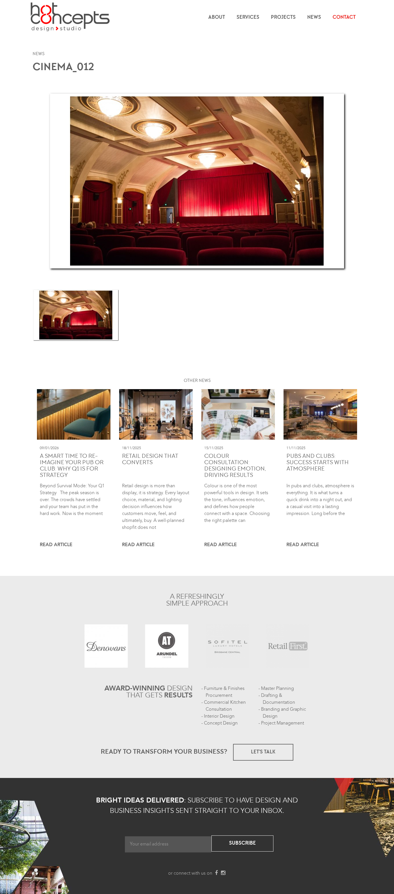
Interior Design (219, 716)
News (314, 17)
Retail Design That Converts (150, 459)
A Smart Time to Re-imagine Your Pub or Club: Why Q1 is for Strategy (72, 466)
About (216, 17)
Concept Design (221, 723)
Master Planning (277, 688)
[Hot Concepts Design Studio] (70, 17)
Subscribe (242, 843)
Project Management (282, 723)
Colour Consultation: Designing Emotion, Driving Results (235, 466)
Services (248, 17)
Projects (283, 17)
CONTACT (344, 17)
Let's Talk (263, 752)
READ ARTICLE (56, 545)
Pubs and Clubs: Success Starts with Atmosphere (317, 463)
